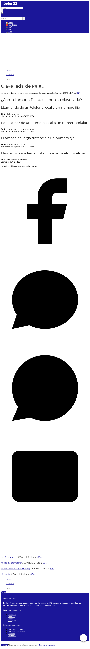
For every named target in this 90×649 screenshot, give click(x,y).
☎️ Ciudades (11, 25)
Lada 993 (11, 619)
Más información (47, 645)
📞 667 (9, 27)
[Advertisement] (45, 51)
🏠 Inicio (9, 23)
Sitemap (11, 634)
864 (78, 93)
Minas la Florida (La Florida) (15, 568)
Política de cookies (15, 629)
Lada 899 (12, 621)
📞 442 (9, 31)
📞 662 (9, 29)
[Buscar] (2, 10)
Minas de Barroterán (11, 563)
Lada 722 (11, 617)
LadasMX (9, 70)
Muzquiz (5, 574)
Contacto (12, 636)
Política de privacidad (16, 632)
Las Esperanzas (9, 557)
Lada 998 (12, 615)
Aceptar (4, 645)
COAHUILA (10, 75)
